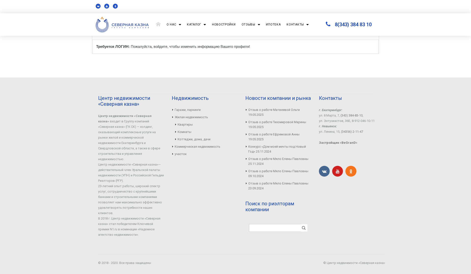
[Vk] (98, 6)
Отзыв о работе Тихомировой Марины (277, 122)
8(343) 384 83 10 (353, 24)
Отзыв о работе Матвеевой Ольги (274, 110)
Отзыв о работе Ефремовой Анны (274, 134)
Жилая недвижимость (191, 117)
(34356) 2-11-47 (352, 131)
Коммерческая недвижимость (197, 146)
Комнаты (184, 132)
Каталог (194, 24)
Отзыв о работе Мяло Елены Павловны (278, 159)
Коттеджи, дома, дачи (194, 139)
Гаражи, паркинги (188, 110)
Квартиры (185, 124)
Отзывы (248, 24)
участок (181, 154)
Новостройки (224, 24)
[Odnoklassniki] (115, 6)
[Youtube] (106, 6)
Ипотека (273, 24)
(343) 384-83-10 (351, 115)
